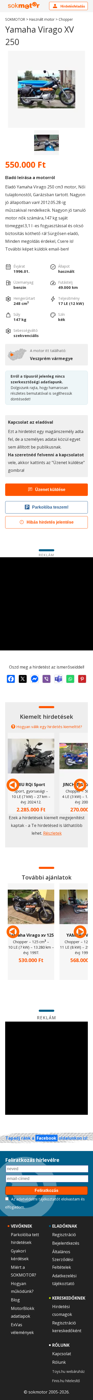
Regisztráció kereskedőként (66, 1326)
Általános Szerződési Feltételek (62, 1259)
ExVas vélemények (22, 1328)
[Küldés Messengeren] (34, 679)
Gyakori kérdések (20, 1255)
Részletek (52, 833)
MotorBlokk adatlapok (22, 1312)
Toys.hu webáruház (68, 1371)
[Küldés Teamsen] (58, 679)
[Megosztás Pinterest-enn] (82, 679)
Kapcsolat (61, 1354)
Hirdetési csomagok (62, 1310)
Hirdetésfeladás (72, 6)
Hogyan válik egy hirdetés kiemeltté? (49, 726)
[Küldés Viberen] (46, 679)
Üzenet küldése (50, 489)
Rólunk (59, 1362)
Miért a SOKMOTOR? (23, 1271)
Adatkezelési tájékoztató (64, 1279)
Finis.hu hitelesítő (66, 1380)
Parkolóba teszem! (50, 507)
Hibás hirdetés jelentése (50, 522)
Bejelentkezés (65, 1243)
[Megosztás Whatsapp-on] (70, 679)
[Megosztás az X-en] (23, 679)
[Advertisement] (46, 603)
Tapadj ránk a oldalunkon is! (46, 1138)
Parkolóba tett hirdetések (25, 1238)
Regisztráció (64, 1234)
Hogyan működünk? (22, 1287)
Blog (15, 1300)
